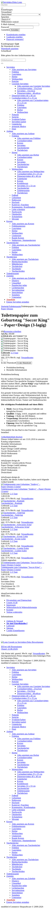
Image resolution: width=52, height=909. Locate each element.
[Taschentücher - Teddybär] (13, 513)
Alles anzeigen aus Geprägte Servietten (33, 86)
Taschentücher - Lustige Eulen (14, 551)
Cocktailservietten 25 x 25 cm (24, 98)
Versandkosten (27, 357)
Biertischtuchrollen (20, 261)
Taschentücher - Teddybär (12, 515)
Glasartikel (16, 283)
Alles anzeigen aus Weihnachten (30, 171)
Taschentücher (23, 148)
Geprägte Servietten (20, 84)
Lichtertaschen (18, 288)
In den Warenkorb (24, 363)
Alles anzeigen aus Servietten (24, 69)
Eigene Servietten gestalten (17, 302)
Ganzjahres (16, 74)
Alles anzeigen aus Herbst (28, 155)
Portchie (15, 81)
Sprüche (15, 117)
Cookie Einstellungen (15, 630)
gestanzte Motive (19, 126)
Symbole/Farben (19, 119)
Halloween (16, 200)
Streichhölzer (17, 292)
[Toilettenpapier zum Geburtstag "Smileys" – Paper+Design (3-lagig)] (26, 487)
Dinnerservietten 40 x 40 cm (24, 95)
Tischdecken (22, 150)
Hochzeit (15, 202)
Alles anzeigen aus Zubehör (23, 278)
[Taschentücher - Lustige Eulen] (15, 548)
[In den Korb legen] (2, 63)
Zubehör (10, 276)
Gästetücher (17, 124)
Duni (14, 129)
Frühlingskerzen (18, 226)
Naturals (15, 114)
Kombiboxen (22, 183)
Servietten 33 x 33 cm (26, 186)
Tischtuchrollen (18, 271)
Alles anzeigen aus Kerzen (23, 224)
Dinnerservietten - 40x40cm (29, 93)
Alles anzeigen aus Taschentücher (26, 245)
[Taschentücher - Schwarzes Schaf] (16, 524)
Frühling (15, 72)
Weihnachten (17, 79)
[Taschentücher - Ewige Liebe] (14, 536)
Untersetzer (16, 297)
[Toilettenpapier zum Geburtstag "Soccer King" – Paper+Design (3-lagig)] (26, 565)
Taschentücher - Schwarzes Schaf (15, 527)
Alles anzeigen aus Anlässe (23, 133)
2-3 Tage (14, 353)
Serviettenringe (18, 290)
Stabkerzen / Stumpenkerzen (24, 240)
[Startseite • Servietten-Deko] (11, 2)
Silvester (15, 219)
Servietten (10, 67)
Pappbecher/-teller (19, 285)
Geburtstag (16, 197)
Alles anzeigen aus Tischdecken (25, 259)
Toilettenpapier (23, 190)
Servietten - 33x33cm (26, 91)
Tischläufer (16, 269)
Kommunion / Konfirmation (23, 207)
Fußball (15, 195)
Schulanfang (17, 216)
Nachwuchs (17, 212)
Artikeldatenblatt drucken (11, 437)
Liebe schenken (18, 209)
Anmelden (15, 30)
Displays (15, 280)
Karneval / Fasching (20, 205)
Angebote (10, 299)
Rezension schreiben (12, 331)
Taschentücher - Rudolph (11, 503)
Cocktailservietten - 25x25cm (29, 88)
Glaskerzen (16, 235)
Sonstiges (16, 295)
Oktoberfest (17, 214)
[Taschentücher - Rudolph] (12, 501)
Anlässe (9, 131)
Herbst (14, 76)
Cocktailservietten (24, 141)
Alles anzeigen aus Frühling (29, 138)
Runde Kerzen (18, 238)
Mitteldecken (17, 264)
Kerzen (20, 143)
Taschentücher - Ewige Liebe (13, 539)
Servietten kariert (19, 122)
